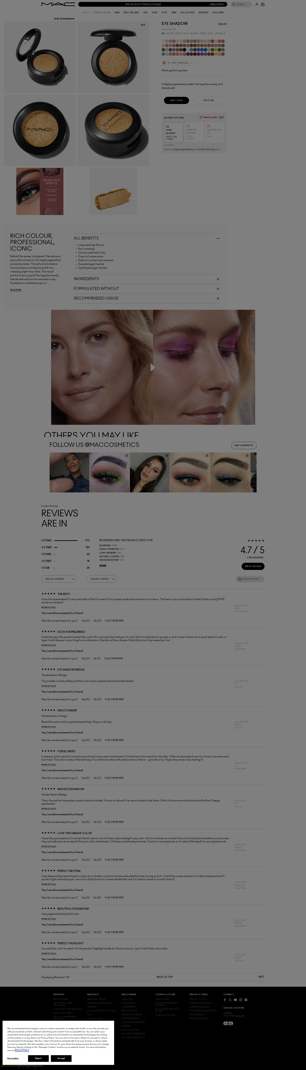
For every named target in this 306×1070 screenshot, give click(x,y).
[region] (58, 1043)
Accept (61, 1058)
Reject (38, 1058)
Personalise (12, 1058)
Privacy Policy (22, 1050)
